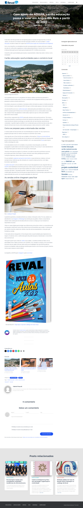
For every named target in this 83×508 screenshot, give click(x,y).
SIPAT (64, 134)
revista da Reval (46, 136)
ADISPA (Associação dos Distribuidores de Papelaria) (39, 43)
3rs (62, 144)
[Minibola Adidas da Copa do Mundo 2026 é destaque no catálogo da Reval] (66, 468)
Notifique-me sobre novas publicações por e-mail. (22, 429)
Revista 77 (66, 169)
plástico (62, 165)
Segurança (63, 2)
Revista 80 (75, 169)
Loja (64, 161)
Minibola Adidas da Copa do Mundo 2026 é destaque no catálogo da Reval (65, 481)
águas (63, 178)
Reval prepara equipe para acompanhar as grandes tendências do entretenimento (16, 481)
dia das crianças (65, 155)
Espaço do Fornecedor (68, 92)
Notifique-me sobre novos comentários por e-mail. (22, 426)
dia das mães (73, 155)
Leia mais (41, 492)
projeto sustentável (69, 167)
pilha (75, 163)
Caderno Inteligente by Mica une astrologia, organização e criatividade (41, 481)
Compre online (71, 2)
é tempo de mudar (68, 178)
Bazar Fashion (66, 110)
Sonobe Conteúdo (23, 330)
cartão (23, 240)
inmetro (75, 158)
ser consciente (68, 171)
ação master (68, 144)
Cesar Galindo (66, 80)
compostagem (75, 151)
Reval (42, 140)
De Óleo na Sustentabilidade (69, 112)
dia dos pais (63, 156)
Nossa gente (65, 97)
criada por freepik (11, 214)
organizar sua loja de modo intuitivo (22, 158)
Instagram (20, 253)
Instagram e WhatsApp (18, 219)
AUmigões (65, 107)
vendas (73, 176)
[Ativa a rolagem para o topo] (80, 505)
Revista (20, 377)
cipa (71, 151)
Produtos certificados (68, 85)
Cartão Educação (11, 379)
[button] (47, 2)
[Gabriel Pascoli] (8, 388)
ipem (62, 161)
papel (73, 163)
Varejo (69, 176)
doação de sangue (70, 156)
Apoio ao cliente (43, 2)
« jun (70, 65)
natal (73, 161)
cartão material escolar (20, 379)
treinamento (64, 176)
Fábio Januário (66, 82)
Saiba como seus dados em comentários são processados (35, 437)
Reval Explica (35, 2)
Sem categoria (65, 136)
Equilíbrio (65, 122)
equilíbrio (67, 158)
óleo (73, 178)
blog (39, 136)
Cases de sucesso (67, 77)
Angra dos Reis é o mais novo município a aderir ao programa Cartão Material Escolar (11, 369)
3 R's (64, 105)
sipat (73, 171)
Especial (51, 2)
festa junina (72, 158)
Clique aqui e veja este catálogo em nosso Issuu (26, 324)
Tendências (70, 174)
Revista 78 (71, 169)
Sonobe (11, 382)
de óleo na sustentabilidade (72, 153)
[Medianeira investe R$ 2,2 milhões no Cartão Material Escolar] (45, 362)
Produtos (64, 100)
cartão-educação (23, 109)
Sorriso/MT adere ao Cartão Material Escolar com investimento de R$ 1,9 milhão (28, 369)
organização (69, 163)
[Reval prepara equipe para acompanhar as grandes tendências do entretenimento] (16, 468)
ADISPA (21, 117)
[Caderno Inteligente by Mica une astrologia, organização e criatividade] (41, 468)
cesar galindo (65, 151)
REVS (57, 2)
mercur (69, 161)
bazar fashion (74, 144)
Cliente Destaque (66, 90)
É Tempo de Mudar (67, 117)
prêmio (63, 169)
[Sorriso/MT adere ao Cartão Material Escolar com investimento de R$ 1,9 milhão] (28, 362)
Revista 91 (7, 382)
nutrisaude (63, 163)
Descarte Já (65, 115)
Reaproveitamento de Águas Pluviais (70, 125)
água (76, 176)
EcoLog (64, 120)
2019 (64, 144)
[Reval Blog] (11, 2)
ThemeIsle (76, 505)
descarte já (63, 153)
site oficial (29, 253)
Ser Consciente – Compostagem (70, 129)
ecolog (63, 158)
